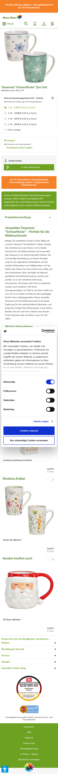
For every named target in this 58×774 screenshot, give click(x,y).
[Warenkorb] (51, 24)
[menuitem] (8, 24)
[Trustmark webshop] (29, 709)
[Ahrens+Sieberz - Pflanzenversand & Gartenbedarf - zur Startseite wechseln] (12, 16)
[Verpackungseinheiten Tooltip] (52, 99)
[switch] (50, 391)
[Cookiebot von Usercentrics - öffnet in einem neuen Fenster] (42, 331)
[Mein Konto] (43, 24)
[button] (4, 769)
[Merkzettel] (33, 24)
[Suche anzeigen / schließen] (25, 24)
